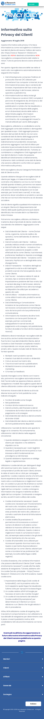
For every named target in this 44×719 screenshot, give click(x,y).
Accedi (32, 4)
